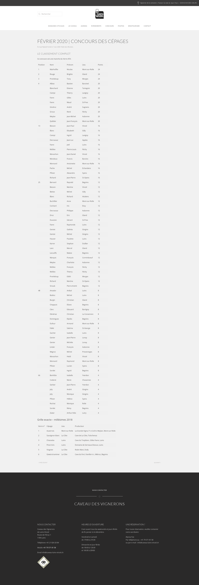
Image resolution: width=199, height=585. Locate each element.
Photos (121, 26)
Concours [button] (109, 26)
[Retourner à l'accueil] (99, 14)
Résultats (70, 47)
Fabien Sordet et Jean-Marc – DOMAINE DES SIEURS (177, 3)
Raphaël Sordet (46, 47)
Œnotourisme (134, 26)
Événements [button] (96, 26)
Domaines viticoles (56, 26)
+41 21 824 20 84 (52, 542)
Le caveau (72, 26)
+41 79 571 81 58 (49, 547)
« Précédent (42, 462)
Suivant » (157, 462)
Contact (147, 26)
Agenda (84, 26)
